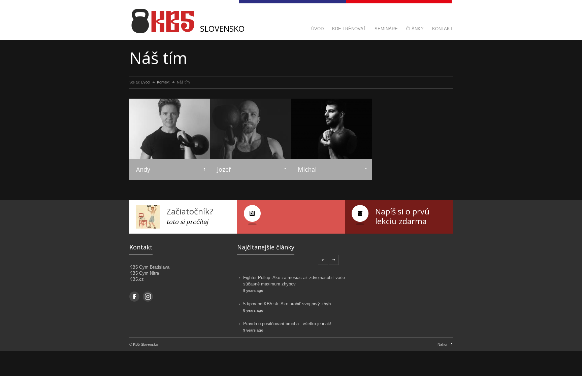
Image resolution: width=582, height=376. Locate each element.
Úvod (145, 82)
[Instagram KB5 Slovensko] (148, 297)
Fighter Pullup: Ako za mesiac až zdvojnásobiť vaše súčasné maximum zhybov (294, 281)
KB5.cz (136, 279)
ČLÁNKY (415, 28)
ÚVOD (317, 28)
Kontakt (163, 82)
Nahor (443, 344)
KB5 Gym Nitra (144, 273)
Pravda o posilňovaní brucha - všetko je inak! (287, 323)
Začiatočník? (189, 211)
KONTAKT (442, 28)
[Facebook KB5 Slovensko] (134, 297)
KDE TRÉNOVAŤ (349, 28)
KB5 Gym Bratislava (149, 267)
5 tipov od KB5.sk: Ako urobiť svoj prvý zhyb (287, 303)
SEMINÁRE (386, 28)
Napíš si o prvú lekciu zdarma (402, 216)
